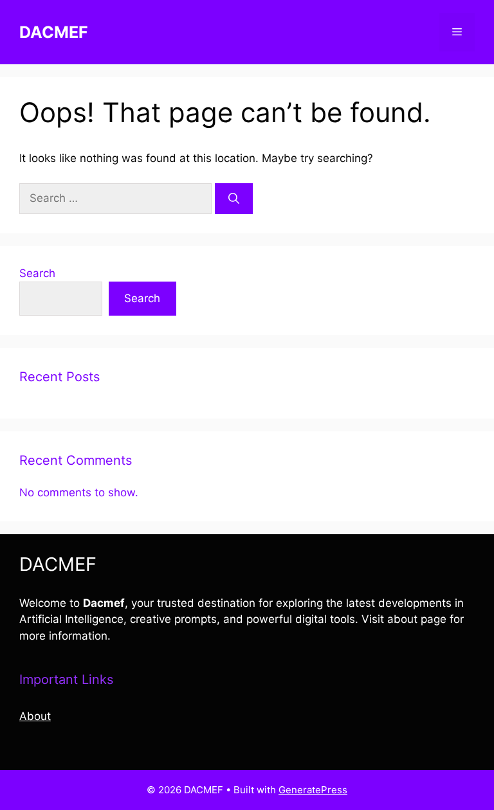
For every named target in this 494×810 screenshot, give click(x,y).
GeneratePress (313, 790)
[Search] (234, 198)
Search (37, 273)
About (35, 716)
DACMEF (53, 32)
